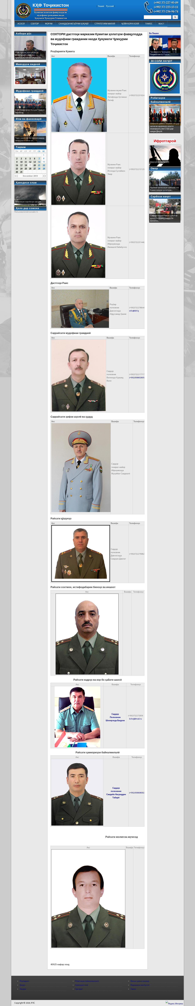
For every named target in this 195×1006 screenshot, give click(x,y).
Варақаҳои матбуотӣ (140, 985)
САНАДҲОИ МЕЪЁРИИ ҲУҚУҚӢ (73, 24)
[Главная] (23, 17)
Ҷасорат (79, 989)
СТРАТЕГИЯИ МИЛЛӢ (105, 24)
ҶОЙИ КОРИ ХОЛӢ (130, 24)
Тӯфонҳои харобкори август (28, 202)
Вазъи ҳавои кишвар (140, 981)
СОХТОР (35, 24)
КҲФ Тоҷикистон (51, 5)
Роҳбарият (24, 981)
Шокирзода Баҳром (115, 720)
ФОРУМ (48, 24)
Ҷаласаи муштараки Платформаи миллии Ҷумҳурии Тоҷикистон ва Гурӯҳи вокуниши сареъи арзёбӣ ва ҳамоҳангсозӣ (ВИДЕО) (164, 128)
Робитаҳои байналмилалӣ (87, 981)
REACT (161, 24)
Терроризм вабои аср (159, 162)
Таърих (23, 989)
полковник (116, 791)
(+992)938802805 (136, 377)
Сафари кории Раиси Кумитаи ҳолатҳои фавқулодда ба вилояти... (163, 218)
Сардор (115, 714)
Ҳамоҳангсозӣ (81, 985)
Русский (110, 6)
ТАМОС (148, 24)
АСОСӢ (21, 24)
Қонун (22, 985)
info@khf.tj (134, 311)
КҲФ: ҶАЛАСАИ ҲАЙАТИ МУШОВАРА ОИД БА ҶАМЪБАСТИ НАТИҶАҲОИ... (28, 55)
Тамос (133, 989)
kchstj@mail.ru (135, 719)
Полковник (115, 717)
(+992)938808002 (136, 793)
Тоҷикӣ (101, 6)
